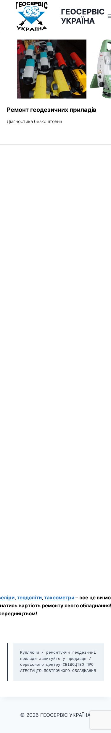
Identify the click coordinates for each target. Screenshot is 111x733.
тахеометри (59, 598)
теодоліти (29, 598)
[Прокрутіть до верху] (105, 711)
